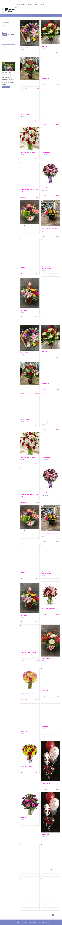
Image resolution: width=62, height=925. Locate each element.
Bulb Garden (45, 726)
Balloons (4, 48)
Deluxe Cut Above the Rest (28, 47)
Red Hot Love (24, 82)
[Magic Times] (29, 212)
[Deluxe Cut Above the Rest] (29, 33)
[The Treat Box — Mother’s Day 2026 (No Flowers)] (29, 715)
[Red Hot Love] (29, 68)
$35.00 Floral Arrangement (28, 766)
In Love (23, 267)
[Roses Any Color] (50, 139)
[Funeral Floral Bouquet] (50, 855)
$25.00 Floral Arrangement (28, 817)
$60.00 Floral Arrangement (48, 608)
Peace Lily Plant (25, 869)
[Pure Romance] (29, 101)
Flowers (4, 43)
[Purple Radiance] (50, 103)
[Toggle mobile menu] (59, 8)
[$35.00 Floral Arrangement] (29, 752)
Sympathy (5, 45)
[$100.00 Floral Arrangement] (29, 138)
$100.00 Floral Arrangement (28, 152)
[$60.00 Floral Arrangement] (50, 594)
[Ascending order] (34, 320)
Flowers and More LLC (24, 922)
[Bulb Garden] (50, 713)
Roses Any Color (46, 152)
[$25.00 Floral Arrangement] (29, 804)
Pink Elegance (45, 78)
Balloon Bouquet (46, 783)
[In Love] (29, 252)
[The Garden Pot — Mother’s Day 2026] (50, 213)
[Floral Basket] (29, 889)
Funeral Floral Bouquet (47, 869)
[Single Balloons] (50, 812)
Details (37, 54)
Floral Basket (24, 903)
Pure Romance (25, 114)
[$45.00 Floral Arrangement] (29, 679)
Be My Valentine (46, 658)
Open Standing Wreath (48, 903)
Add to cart (24, 197)
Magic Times (24, 225)
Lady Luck (44, 46)
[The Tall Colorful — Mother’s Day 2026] (29, 174)
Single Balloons (46, 834)
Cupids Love (45, 690)
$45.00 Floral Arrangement (28, 693)
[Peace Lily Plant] (29, 855)
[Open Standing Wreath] (50, 889)
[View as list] (50, 320)
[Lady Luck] (50, 32)
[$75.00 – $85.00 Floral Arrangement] (50, 173)
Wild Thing (24, 310)
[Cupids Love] (50, 678)
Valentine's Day (6, 51)
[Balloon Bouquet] (50, 761)
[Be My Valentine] (50, 641)
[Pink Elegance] (50, 66)
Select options (24, 54)
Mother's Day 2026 (6, 54)
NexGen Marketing (45, 922)
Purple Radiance (46, 118)
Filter (4, 34)
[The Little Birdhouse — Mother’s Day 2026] (29, 637)
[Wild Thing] (29, 293)
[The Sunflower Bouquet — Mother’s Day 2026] (50, 252)
